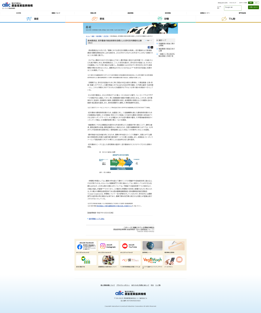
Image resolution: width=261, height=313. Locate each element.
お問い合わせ (253, 7)
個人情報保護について (108, 285)
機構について (56, 13)
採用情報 (168, 13)
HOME (18, 13)
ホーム (88, 36)
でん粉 (232, 19)
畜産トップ (162, 40)
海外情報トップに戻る (96, 219)
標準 (251, 2)
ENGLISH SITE (222, 2)
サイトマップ (232, 2)
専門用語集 (242, 13)
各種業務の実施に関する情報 (167, 44)
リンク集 (157, 285)
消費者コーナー (205, 13)
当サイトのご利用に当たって (140, 285)
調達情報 (130, 13)
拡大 (256, 2)
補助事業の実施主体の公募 (167, 50)
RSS (152, 285)
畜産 (36, 19)
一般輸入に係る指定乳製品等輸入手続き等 (167, 55)
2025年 (105, 36)
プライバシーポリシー (123, 285)
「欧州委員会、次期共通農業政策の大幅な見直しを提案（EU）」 (114, 206)
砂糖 (166, 19)
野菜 (102, 19)
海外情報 (99, 36)
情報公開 (93, 13)
